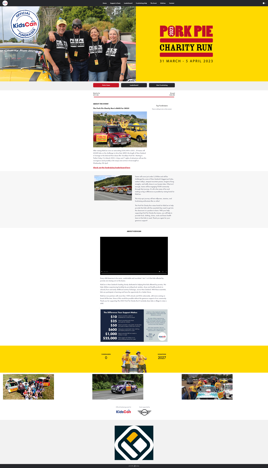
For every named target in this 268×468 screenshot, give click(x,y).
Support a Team (115, 3)
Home (104, 3)
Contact (171, 3)
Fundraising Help (141, 3)
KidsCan (163, 3)
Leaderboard (128, 3)
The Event (153, 3)
